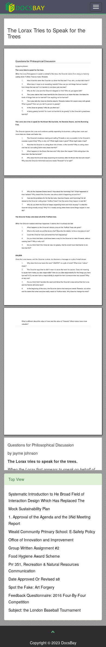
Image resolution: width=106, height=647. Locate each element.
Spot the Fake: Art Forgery (31, 587)
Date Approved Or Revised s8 (34, 579)
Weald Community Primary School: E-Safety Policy (51, 531)
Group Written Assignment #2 (33, 548)
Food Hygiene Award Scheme (34, 556)
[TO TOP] (53, 631)
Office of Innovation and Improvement (40, 539)
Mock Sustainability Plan (29, 508)
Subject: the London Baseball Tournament (44, 610)
